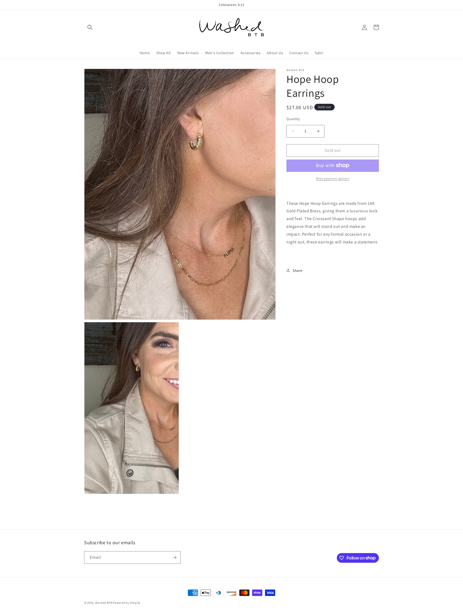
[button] (90, 27)
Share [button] (298, 270)
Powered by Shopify (126, 603)
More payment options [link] (332, 178)
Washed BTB (103, 603)
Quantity (293, 119)
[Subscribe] (174, 557)
